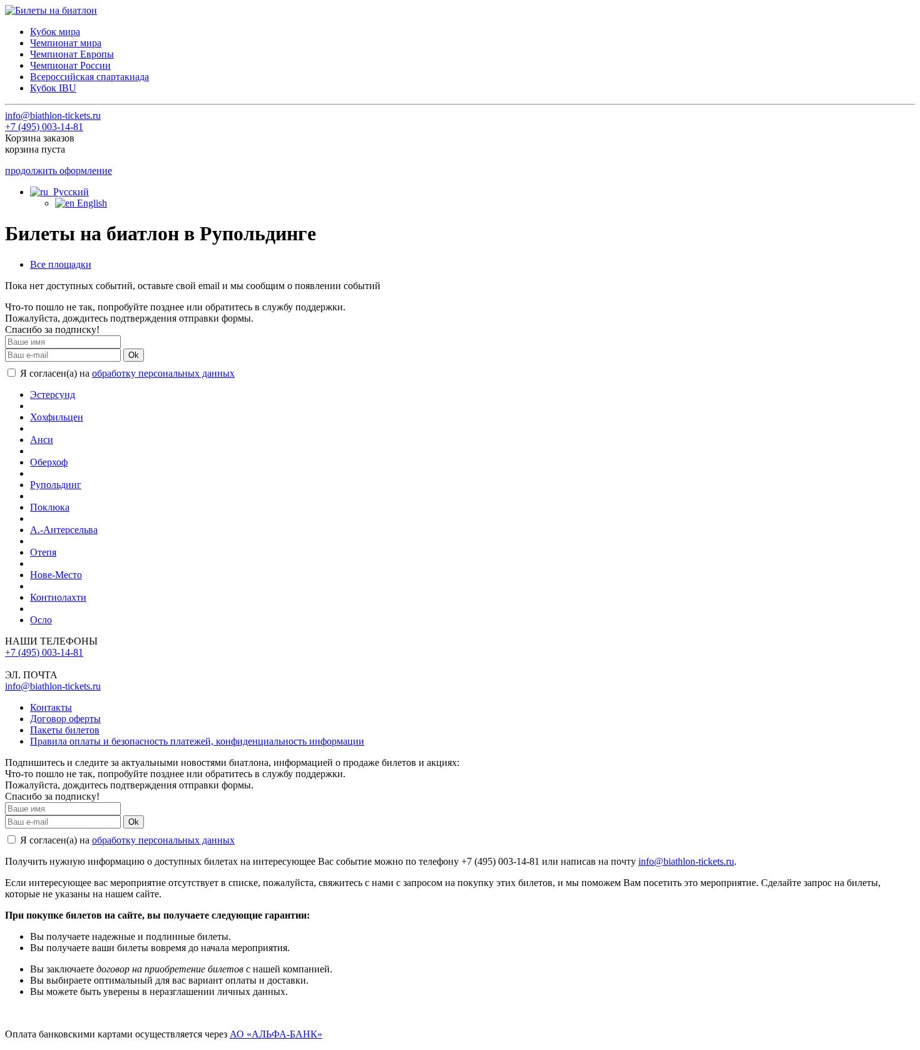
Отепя (43, 552)
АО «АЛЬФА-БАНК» (276, 1034)
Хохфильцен (56, 417)
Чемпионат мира (65, 43)
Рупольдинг (55, 484)
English (90, 203)
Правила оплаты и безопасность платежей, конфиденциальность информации (197, 741)
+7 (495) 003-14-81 (44, 126)
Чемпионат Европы (72, 54)
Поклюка (49, 507)
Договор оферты (65, 718)
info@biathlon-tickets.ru (53, 115)
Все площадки (60, 264)
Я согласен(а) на (126, 373)
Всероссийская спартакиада (89, 76)
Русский (68, 191)
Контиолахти (58, 597)
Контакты (51, 707)
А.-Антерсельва (64, 529)
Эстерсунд (52, 394)
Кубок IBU (53, 88)
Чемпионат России (70, 65)
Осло (41, 619)
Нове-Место (56, 574)
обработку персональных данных (163, 373)
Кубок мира (55, 31)
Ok (133, 355)
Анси (41, 439)
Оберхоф (49, 462)
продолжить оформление (58, 170)
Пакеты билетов (65, 730)
